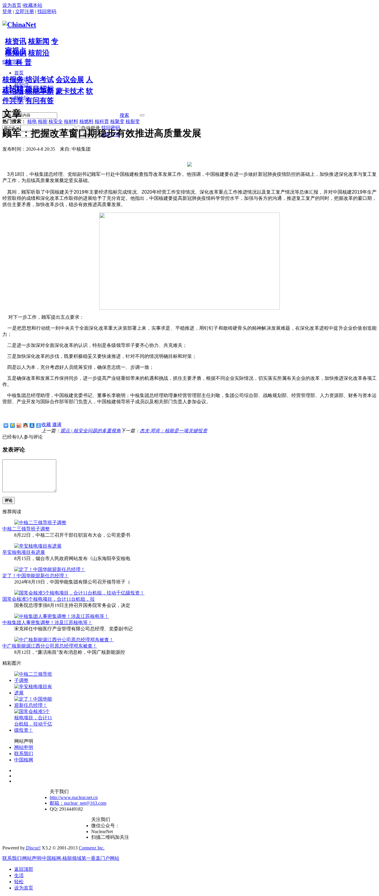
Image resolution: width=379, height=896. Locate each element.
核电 (32, 121)
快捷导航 (11, 61)
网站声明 (31, 858)
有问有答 (39, 100)
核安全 (56, 121)
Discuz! (33, 847)
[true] (142, 115)
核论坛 (13, 91)
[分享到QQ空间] (12, 425)
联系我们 (23, 753)
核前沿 (38, 53)
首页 (19, 72)
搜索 (124, 115)
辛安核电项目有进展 (23, 552)
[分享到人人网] (31, 425)
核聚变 (117, 121)
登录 (7, 11)
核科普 (102, 121)
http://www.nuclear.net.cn (74, 797)
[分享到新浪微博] (18, 425)
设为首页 (11, 5)
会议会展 (70, 79)
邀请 (57, 424)
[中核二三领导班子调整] (40, 522)
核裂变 (133, 121)
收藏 (46, 424)
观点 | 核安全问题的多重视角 (90, 430)
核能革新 (39, 91)
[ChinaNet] (19, 24)
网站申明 (23, 747)
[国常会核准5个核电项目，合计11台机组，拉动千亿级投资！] (79, 592)
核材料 (71, 121)
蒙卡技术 (70, 91)
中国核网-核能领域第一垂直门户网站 (80, 858)
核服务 (13, 79)
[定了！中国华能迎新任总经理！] (49, 569)
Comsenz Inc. (92, 847)
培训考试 (39, 79)
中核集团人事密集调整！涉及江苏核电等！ (47, 622)
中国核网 (23, 759)
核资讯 (15, 41)
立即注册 (24, 11)
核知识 (15, 53)
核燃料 (86, 121)
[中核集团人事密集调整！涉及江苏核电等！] (61, 616)
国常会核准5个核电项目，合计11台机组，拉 (48, 599)
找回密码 (46, 11)
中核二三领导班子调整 (26, 528)
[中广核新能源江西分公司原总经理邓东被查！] (64, 639)
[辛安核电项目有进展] (38, 546)
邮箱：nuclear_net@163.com (78, 803)
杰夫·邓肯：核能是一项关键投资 (173, 430)
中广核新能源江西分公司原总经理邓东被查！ (49, 645)
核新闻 (38, 41)
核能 (42, 121)
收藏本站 (32, 5)
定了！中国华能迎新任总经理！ (35, 575)
